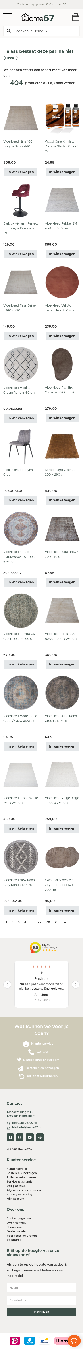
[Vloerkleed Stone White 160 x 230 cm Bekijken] (20, 774)
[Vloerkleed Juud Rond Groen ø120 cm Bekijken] (62, 692)
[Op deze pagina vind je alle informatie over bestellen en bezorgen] (20, 1069)
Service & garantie (20, 1181)
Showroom (14, 1227)
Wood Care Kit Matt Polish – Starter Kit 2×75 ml (62, 146)
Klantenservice (42, 1043)
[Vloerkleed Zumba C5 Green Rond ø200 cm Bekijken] (20, 610)
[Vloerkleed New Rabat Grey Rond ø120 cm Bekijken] (20, 856)
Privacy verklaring (19, 1194)
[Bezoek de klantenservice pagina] (26, 1044)
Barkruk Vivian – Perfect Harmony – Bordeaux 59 (20, 228)
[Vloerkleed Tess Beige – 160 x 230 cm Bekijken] (20, 282)
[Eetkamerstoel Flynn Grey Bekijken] (20, 446)
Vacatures (14, 1240)
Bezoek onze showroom (41, 1060)
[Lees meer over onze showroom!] (19, 1061)
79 (56, 922)
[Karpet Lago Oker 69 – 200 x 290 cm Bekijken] (62, 446)
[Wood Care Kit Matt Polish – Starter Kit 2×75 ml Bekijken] (62, 118)
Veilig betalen (16, 1186)
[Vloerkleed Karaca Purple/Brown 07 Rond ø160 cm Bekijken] (20, 528)
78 (48, 922)
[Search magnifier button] (9, 31)
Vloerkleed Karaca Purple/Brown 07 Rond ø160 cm (20, 556)
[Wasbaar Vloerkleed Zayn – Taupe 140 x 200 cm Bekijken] (62, 856)
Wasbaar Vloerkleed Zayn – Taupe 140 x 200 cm (60, 885)
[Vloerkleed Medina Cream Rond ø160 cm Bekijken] (20, 364)
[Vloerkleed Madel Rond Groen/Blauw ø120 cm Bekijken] (20, 692)
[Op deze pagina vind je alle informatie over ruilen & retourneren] (22, 1077)
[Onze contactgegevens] (31, 1052)
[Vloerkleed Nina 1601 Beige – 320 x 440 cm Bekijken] (20, 118)
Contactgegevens (19, 1218)
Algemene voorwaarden (24, 1190)
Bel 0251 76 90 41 (24, 1123)
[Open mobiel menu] (7, 15)
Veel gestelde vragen (22, 1235)
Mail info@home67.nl (26, 1127)
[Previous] (7, 985)
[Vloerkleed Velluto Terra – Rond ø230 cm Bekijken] (62, 282)
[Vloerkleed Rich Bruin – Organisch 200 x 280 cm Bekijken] (62, 364)
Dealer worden (17, 1231)
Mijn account (15, 1198)
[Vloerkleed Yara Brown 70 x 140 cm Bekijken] (62, 528)
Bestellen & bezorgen (22, 1173)
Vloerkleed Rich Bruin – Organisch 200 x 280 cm (61, 392)
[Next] (76, 985)
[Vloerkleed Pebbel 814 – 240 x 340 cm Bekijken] (62, 200)
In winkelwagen (21, 172)
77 (40, 922)
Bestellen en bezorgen (42, 1068)
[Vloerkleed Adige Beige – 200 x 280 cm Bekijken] (62, 774)
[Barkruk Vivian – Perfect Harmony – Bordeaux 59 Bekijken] (20, 200)
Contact (42, 1051)
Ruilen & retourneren (42, 1076)
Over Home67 (17, 1222)
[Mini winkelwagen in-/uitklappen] (76, 17)
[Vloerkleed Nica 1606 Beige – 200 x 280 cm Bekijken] (62, 610)
